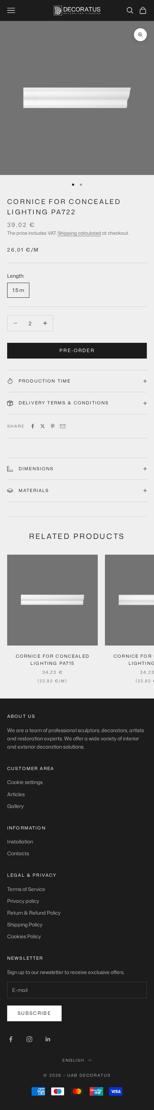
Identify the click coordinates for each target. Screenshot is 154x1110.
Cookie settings (25, 782)
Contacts (18, 853)
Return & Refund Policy (34, 912)
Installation (20, 841)
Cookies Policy (24, 936)
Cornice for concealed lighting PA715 (53, 659)
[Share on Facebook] (32, 426)
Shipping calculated (79, 233)
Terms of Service (26, 889)
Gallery (15, 806)
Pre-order (77, 350)
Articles (16, 794)
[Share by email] (63, 426)
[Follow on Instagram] (29, 1039)
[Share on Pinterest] (53, 426)
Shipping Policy (24, 924)
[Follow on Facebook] (10, 1039)
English (73, 1060)
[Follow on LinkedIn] (48, 1039)
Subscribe (34, 1013)
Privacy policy (23, 900)
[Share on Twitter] (42, 426)
